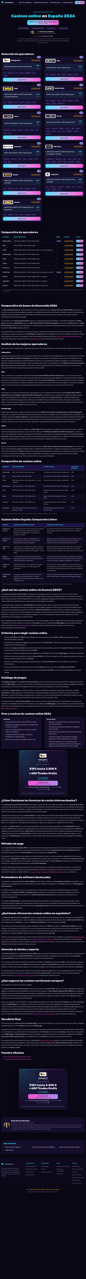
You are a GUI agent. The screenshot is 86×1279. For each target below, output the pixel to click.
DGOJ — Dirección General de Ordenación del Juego (17, 1056)
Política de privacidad (63, 1166)
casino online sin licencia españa (69, 1147)
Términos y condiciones (60, 1170)
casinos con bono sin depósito (39, 872)
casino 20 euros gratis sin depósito (68, 336)
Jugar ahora (79, 2)
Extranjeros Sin (55, 2)
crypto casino (9, 1150)
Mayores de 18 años (77, 1169)
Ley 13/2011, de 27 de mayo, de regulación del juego (17, 1059)
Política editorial (76, 1174)
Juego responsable (46, 1172)
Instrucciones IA (76, 1183)
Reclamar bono (43, 783)
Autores (43, 1169)
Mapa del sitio (76, 1180)
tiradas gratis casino (35, 339)
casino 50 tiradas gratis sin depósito (43, 1147)
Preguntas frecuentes (78, 1177)
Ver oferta (79, 241)
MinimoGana (34, 1191)
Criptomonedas (67, 2)
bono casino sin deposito (13, 1147)
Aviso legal (60, 1174)
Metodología (44, 1166)
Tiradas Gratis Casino (41, 2)
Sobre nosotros (76, 1166)
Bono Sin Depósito (25, 2)
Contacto (74, 1172)
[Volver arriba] (82, 1275)
